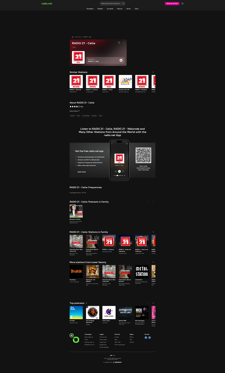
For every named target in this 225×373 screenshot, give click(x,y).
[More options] (124, 43)
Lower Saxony (86, 115)
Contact (117, 337)
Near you (119, 8)
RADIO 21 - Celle (93, 61)
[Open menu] (182, 3)
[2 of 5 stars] (73, 107)
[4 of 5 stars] (77, 107)
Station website (74, 111)
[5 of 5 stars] (79, 107)
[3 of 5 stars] (75, 107)
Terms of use (103, 337)
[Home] (72, 37)
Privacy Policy (103, 339)
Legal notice (103, 342)
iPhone (131, 337)
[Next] (153, 71)
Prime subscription (120, 344)
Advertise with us (89, 342)
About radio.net (89, 337)
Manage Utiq (103, 344)
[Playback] (121, 60)
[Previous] (148, 71)
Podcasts (100, 8)
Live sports (110, 8)
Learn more (82, 172)
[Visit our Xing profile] (149, 338)
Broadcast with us (89, 344)
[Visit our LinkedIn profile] (146, 338)
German (72, 115)
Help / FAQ (117, 342)
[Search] (123, 3)
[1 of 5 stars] (71, 107)
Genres (129, 8)
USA (113, 355)
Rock (74, 47)
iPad (131, 339)
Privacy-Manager (104, 347)
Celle (78, 115)
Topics (136, 8)
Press (86, 339)
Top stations (90, 8)
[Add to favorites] (119, 42)
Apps (116, 339)
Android (132, 342)
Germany (94, 115)
